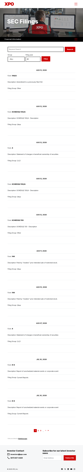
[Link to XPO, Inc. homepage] (10, 4)
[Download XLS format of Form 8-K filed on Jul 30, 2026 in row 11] (22, 421)
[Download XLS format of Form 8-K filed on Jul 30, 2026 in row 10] (22, 384)
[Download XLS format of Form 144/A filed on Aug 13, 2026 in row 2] (22, 95)
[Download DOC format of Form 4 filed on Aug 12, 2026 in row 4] (18, 168)
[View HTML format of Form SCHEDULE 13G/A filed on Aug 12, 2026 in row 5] (9, 204)
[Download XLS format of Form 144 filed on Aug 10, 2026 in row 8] (22, 312)
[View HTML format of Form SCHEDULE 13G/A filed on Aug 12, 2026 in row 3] (9, 131)
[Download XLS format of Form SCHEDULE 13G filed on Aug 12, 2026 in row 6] (22, 240)
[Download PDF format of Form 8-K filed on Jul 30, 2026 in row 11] (13, 421)
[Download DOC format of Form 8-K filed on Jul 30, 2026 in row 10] (18, 384)
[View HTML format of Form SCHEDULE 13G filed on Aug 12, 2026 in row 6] (9, 240)
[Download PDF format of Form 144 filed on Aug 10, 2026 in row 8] (13, 312)
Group (10, 55)
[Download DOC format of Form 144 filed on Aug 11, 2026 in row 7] (18, 276)
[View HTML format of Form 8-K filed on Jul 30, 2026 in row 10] (9, 384)
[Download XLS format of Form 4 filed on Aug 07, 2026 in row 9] (22, 348)
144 (13, 256)
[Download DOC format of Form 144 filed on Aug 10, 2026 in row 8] (18, 312)
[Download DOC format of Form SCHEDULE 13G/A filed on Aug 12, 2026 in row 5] (18, 204)
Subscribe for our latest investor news (59, 452)
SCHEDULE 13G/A (19, 112)
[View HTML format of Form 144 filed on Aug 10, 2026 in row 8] (9, 312)
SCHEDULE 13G (18, 220)
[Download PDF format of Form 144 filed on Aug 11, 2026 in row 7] (13, 276)
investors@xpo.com (18, 454)
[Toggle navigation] (75, 4)
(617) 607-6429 (16, 458)
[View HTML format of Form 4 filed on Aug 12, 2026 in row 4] (9, 168)
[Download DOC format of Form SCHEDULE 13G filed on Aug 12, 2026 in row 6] (18, 240)
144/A (14, 76)
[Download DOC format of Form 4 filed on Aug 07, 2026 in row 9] (18, 348)
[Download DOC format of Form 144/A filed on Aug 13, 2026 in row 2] (18, 95)
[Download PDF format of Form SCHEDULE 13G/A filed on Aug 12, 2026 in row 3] (13, 131)
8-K (13, 365)
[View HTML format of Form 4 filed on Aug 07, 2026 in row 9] (9, 348)
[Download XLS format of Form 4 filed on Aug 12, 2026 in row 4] (22, 168)
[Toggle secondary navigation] (75, 39)
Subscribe (69, 458)
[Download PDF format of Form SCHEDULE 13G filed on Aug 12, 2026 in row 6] (13, 240)
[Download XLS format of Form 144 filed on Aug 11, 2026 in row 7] (22, 276)
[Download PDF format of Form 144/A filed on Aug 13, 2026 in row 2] (13, 95)
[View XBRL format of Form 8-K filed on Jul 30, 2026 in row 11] (27, 421)
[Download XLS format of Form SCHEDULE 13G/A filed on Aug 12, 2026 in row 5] (22, 204)
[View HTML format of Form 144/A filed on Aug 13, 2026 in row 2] (9, 95)
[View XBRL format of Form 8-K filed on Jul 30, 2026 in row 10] (27, 384)
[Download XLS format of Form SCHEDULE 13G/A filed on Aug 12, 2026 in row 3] (22, 131)
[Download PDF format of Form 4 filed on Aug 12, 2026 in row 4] (13, 168)
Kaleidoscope (22, 438)
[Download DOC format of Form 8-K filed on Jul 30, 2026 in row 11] (18, 421)
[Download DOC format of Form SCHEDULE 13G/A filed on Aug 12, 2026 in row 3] (18, 131)
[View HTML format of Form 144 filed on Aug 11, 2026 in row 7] (9, 276)
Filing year (29, 55)
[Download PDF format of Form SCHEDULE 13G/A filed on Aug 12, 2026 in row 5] (13, 204)
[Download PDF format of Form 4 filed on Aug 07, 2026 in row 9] (13, 348)
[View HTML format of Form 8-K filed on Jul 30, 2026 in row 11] (9, 421)
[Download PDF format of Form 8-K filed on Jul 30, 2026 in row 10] (13, 384)
